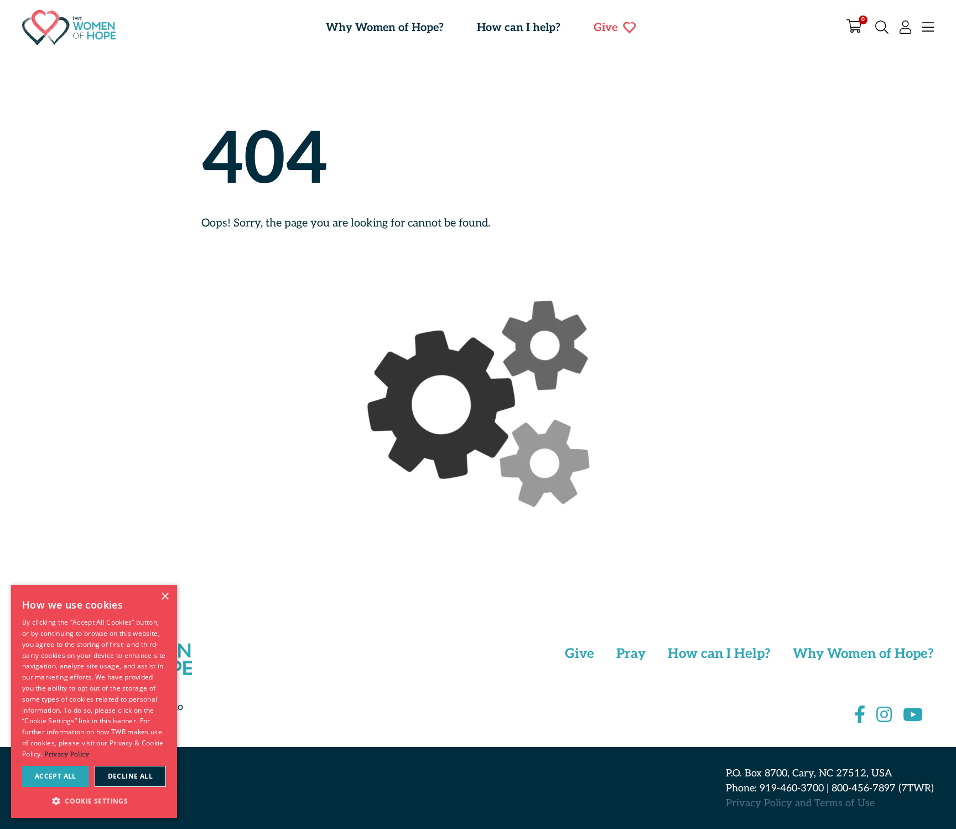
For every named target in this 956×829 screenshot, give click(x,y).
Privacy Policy (66, 754)
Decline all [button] (130, 776)
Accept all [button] (55, 776)
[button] (94, 800)
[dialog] (94, 701)
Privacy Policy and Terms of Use (800, 803)
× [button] (164, 597)
